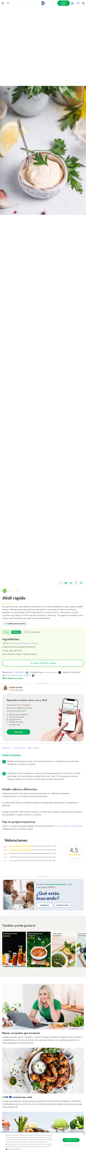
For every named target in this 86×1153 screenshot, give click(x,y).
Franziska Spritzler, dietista (18, 675)
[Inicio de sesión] (83, 3)
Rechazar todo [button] (71, 1145)
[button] (30, 1149)
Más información (45, 1146)
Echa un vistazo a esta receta (68, 826)
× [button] (84, 1134)
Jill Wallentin (19, 672)
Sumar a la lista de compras (44, 663)
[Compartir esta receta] (76, 583)
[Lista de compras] (78, 3)
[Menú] (2, 3)
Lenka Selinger (51, 672)
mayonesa (14, 643)
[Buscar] (8, 3)
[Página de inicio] (43, 3)
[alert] (43, 1142)
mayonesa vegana (30, 643)
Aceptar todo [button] (71, 1140)
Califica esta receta (16, 623)
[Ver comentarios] (66, 583)
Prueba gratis (63, 3)
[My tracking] (72, 3)
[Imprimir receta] (71, 583)
